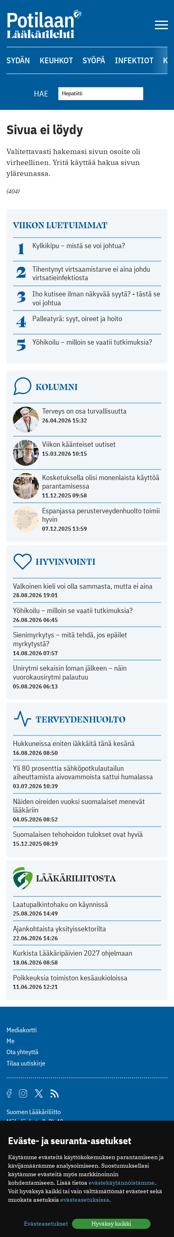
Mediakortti (21, 1030)
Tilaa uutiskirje (25, 1063)
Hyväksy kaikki (111, 1223)
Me (10, 1041)
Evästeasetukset (46, 1223)
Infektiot (134, 60)
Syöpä (94, 60)
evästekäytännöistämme (122, 1182)
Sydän (18, 60)
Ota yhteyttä (22, 1052)
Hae (41, 93)
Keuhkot (56, 60)
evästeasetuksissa (84, 1199)
